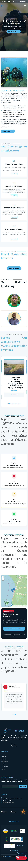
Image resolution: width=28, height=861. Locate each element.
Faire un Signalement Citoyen (15, 628)
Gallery (3, 769)
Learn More (14, 173)
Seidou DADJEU (14, 295)
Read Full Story (7, 131)
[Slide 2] (10, 49)
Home (3, 753)
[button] (8, 403)
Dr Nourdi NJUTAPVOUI (14, 313)
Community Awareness (14, 186)
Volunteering (5, 761)
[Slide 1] (7, 49)
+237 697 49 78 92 (7, 800)
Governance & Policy (14, 229)
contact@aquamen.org (8, 1)
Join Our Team (13, 31)
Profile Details (14, 319)
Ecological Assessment (14, 164)
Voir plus (14, 395)
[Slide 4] (15, 49)
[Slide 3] (13, 49)
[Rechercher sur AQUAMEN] (25, 5)
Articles (4, 764)
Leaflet (14, 606)
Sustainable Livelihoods (14, 207)
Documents (5, 766)
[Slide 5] (18, 49)
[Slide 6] (21, 49)
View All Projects (14, 268)
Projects (4, 758)
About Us (4, 756)
